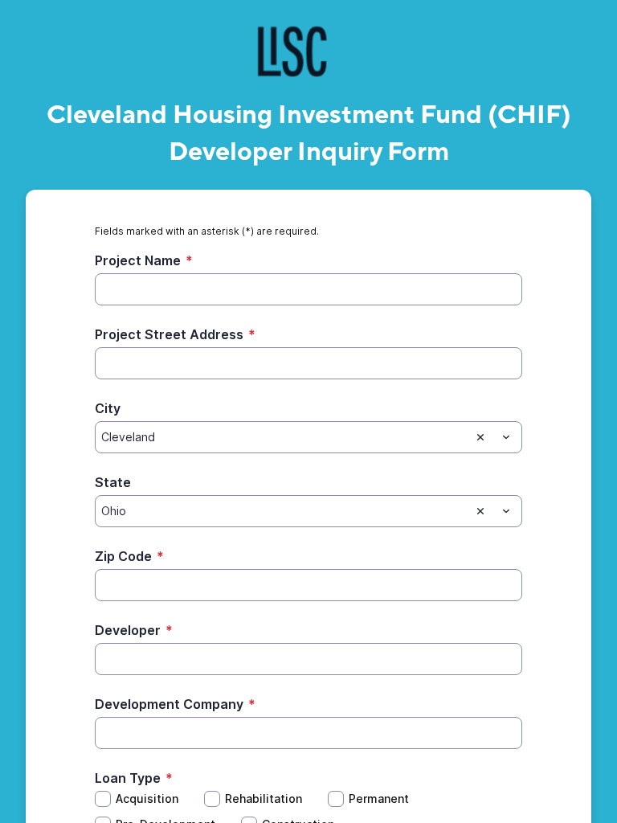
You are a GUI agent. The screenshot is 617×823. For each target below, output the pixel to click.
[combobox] (308, 437)
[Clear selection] (480, 437)
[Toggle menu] (506, 437)
